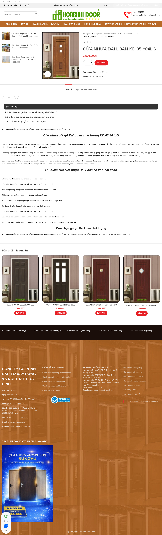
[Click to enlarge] (47, 74)
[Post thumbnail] (6, 36)
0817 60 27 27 (79, 331)
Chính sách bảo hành (51, 390)
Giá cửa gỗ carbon (131, 390)
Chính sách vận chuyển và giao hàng (57, 377)
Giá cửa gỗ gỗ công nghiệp (134, 372)
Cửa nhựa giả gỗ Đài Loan (73, 228)
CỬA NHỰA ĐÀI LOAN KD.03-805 (20, 305)
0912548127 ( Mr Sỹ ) (144, 331)
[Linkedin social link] (103, 76)
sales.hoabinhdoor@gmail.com (146, 15)
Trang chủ (87, 34)
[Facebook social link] (90, 76)
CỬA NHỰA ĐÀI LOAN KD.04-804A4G (141, 305)
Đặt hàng (101, 63)
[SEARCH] (36, 14)
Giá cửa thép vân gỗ (131, 394)
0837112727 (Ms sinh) (112, 331)
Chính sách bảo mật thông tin (54, 386)
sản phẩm (98, 34)
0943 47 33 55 (48, 331)
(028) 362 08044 (139, 12)
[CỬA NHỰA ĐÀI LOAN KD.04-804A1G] (101, 279)
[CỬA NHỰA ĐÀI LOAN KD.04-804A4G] (141, 279)
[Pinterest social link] (100, 76)
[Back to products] (87, 42)
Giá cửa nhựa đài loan (132, 385)
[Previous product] (84, 42)
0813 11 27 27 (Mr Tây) (16, 331)
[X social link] (93, 76)
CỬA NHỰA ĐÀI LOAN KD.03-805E (60, 305)
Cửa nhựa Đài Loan (130, 34)
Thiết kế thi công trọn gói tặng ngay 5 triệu (136, 5)
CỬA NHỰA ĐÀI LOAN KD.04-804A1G (101, 305)
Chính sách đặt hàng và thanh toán (56, 373)
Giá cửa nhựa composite (133, 376)
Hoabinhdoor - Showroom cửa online (143, 401)
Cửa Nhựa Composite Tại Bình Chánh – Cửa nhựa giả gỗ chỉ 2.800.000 (24, 59)
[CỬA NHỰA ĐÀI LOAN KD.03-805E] (60, 279)
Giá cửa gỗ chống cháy (132, 367)
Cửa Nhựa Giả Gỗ (111, 34)
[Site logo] (76, 14)
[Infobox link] (60, 400)
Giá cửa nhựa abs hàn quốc (134, 381)
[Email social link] (96, 76)
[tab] (68, 88)
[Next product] (90, 42)
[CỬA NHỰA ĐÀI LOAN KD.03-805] (20, 279)
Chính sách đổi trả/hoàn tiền (53, 381)
